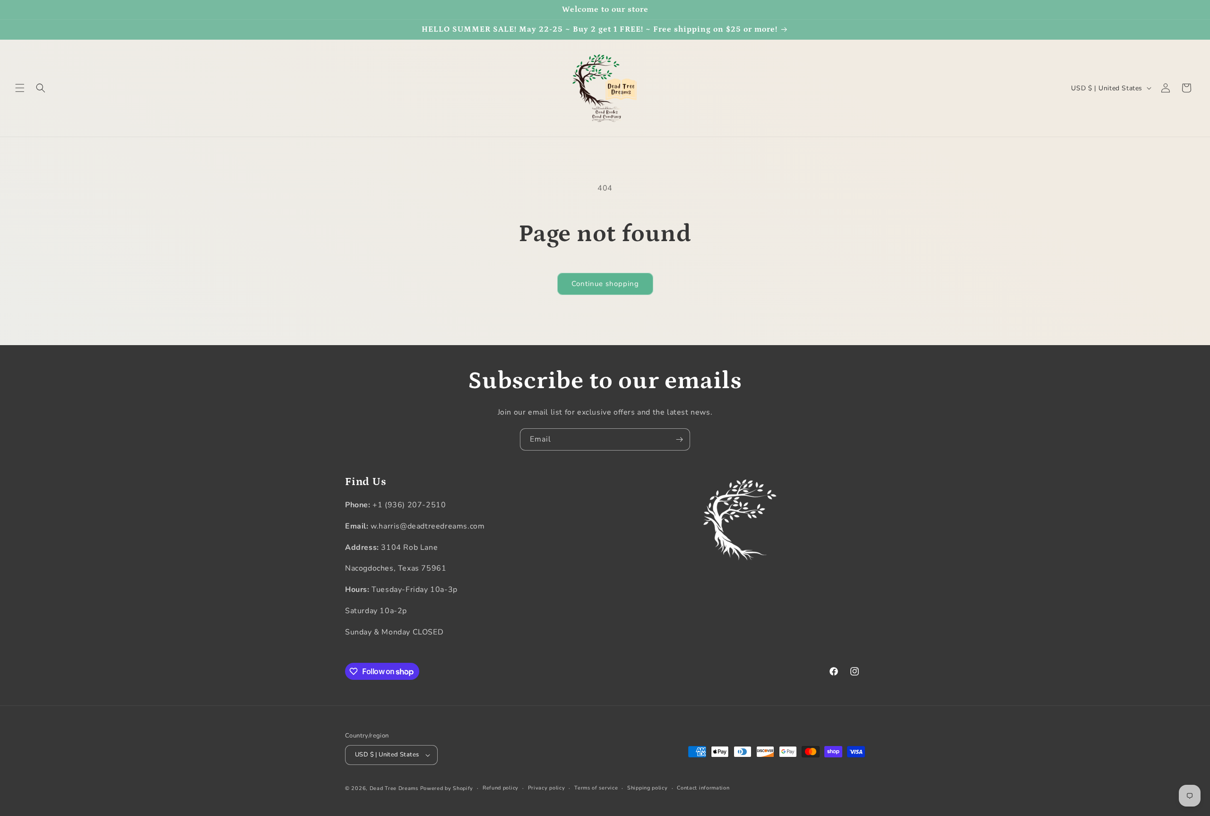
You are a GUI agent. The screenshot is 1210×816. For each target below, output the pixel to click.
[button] (19, 88)
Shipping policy (647, 787)
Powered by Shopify (447, 788)
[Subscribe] (679, 439)
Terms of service (596, 787)
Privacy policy (546, 787)
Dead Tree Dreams (394, 788)
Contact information (703, 787)
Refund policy (501, 787)
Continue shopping (605, 283)
